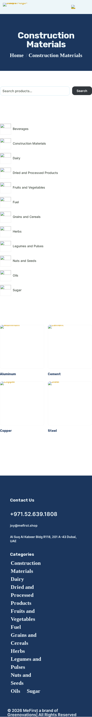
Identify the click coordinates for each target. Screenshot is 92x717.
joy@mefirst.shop (24, 525)
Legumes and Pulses (26, 663)
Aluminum (8, 374)
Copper (6, 431)
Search (82, 91)
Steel (52, 431)
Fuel (16, 627)
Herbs (18, 651)
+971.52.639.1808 (33, 514)
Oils (15, 691)
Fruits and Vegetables (23, 615)
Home (17, 55)
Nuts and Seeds (21, 679)
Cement (54, 374)
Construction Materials (26, 567)
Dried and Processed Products (22, 595)
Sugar (33, 691)
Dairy (17, 579)
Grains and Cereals (23, 639)
